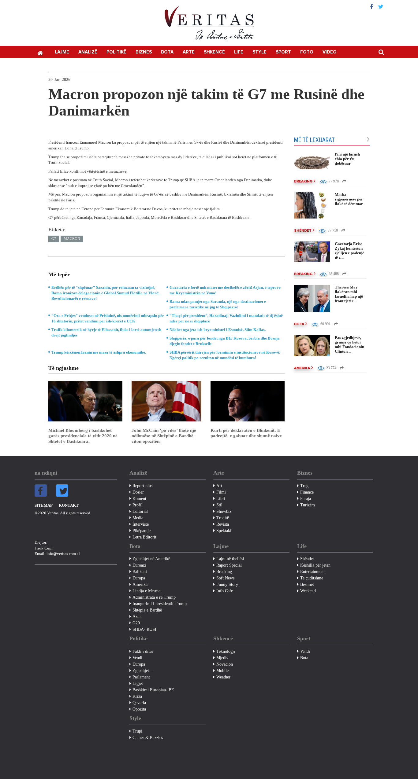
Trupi (137, 731)
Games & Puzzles (147, 737)
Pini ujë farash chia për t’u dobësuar (347, 159)
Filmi (221, 492)
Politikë (116, 52)
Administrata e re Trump (154, 597)
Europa (138, 578)
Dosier (138, 492)
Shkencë (214, 52)
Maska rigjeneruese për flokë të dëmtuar (349, 199)
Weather (223, 677)
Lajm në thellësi (230, 559)
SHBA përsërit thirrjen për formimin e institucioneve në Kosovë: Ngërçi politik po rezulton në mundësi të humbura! (225, 355)
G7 (53, 239)
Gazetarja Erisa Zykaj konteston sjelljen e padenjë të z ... (349, 250)
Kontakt (69, 505)
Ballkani (139, 571)
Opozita (139, 709)
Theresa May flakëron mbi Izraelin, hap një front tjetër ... (349, 294)
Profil (137, 505)
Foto (306, 52)
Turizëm (307, 505)
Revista (222, 524)
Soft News (225, 578)
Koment (139, 498)
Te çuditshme (311, 578)
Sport (283, 52)
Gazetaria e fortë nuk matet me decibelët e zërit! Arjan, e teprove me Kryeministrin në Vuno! (225, 290)
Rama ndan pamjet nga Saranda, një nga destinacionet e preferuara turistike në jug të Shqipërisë (218, 304)
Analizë (87, 52)
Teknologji (225, 651)
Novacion (224, 664)
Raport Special (229, 565)
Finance (307, 492)
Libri (220, 498)
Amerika (302, 368)
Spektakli (224, 530)
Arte (189, 52)
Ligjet (137, 683)
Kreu (40, 52)
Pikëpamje (141, 530)
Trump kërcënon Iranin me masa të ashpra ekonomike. (98, 352)
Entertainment (312, 571)
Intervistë (140, 524)
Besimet (307, 584)
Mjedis (222, 658)
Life (238, 52)
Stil (219, 505)
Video (330, 52)
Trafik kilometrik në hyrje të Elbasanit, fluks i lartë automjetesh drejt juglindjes (106, 332)
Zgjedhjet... (142, 670)
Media (137, 518)
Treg (304, 485)
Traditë (222, 518)
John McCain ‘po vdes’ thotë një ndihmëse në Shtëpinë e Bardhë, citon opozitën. (164, 436)
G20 (136, 623)
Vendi (137, 658)
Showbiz (223, 511)
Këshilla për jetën (315, 565)
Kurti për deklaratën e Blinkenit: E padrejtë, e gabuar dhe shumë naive (246, 433)
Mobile (222, 670)
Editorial (140, 511)
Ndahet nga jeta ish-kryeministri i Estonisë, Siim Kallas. (218, 329)
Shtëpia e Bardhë (147, 610)
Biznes (144, 52)
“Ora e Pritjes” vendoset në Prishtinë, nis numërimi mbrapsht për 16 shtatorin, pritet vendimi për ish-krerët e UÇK (107, 318)
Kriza (137, 696)
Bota (167, 52)
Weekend (308, 591)
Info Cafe (224, 591)
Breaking (303, 181)
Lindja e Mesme (146, 591)
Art (219, 485)
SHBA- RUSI (144, 629)
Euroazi (139, 565)
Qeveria (139, 702)
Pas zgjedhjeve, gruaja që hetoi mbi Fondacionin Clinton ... (349, 344)
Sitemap (44, 505)
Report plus (142, 485)
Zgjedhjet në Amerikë (151, 559)
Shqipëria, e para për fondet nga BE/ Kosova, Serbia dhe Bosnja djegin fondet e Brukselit (225, 341)
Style (259, 52)
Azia (136, 616)
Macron (72, 239)
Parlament (141, 677)
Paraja (305, 498)
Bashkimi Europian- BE (153, 690)
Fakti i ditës (142, 651)
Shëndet (303, 231)
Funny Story (227, 584)
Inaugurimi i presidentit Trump (159, 603)
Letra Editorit (144, 537)
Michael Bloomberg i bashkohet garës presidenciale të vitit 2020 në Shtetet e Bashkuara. (83, 436)
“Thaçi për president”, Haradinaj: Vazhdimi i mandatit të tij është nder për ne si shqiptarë (226, 318)
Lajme (62, 52)
